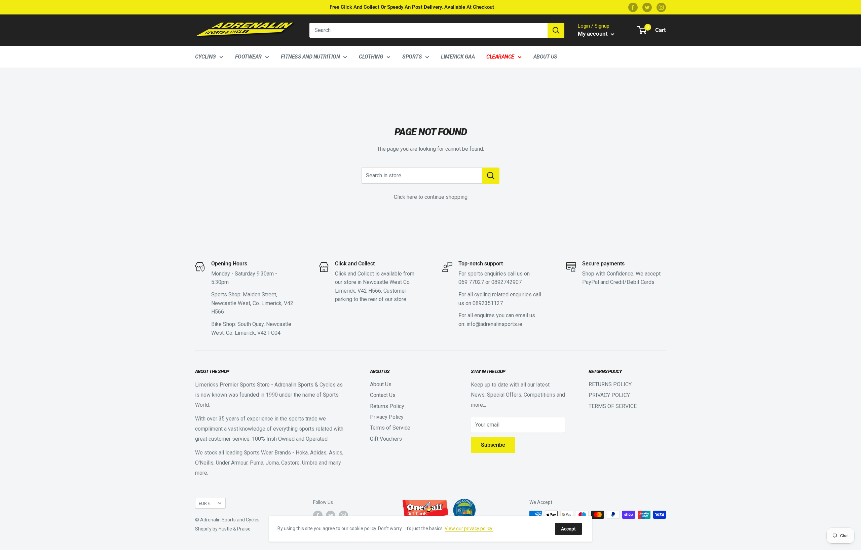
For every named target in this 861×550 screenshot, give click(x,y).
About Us (545, 56)
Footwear (248, 56)
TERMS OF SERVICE (613, 406)
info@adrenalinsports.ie (494, 324)
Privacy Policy (387, 417)
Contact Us (383, 395)
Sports (412, 56)
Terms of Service (390, 428)
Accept (568, 528)
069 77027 (471, 282)
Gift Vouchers (386, 439)
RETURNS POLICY (610, 384)
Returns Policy (387, 406)
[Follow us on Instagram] (661, 7)
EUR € (205, 503)
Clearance (500, 56)
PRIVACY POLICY (609, 395)
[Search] (556, 30)
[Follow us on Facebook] (633, 7)
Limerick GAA (458, 56)
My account (593, 33)
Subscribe (493, 445)
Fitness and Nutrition (310, 56)
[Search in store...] (490, 176)
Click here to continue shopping (430, 197)
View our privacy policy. (469, 528)
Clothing (371, 56)
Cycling (205, 56)
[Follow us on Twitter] (647, 7)
